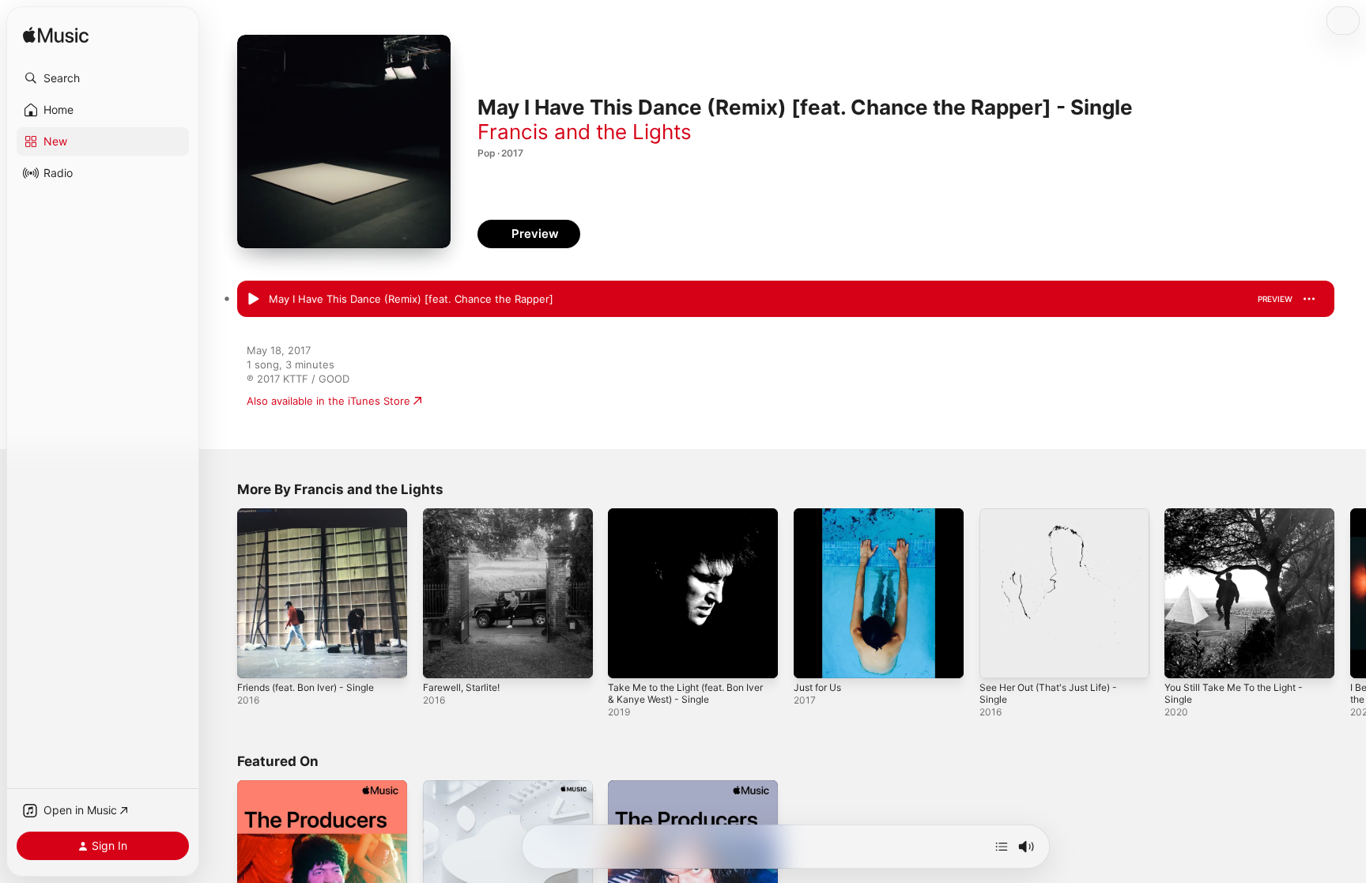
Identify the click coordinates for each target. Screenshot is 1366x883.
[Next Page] (1350, 592)
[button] (102, 78)
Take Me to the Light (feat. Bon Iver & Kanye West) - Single (685, 521)
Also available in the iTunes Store (328, 400)
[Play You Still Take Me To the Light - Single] (1184, 658)
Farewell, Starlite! (466, 514)
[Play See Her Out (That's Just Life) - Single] (999, 658)
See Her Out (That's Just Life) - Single (1057, 521)
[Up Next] (1001, 847)
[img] (56, 36)
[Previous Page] (221, 592)
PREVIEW (1275, 299)
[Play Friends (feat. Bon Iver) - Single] (257, 658)
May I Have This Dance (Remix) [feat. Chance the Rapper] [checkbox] (411, 298)
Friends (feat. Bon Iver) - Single (315, 514)
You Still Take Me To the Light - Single (1241, 521)
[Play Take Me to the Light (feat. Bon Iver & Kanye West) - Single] (628, 658)
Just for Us (821, 514)
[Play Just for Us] (813, 658)
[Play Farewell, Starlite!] (443, 658)
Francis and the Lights (584, 131)
